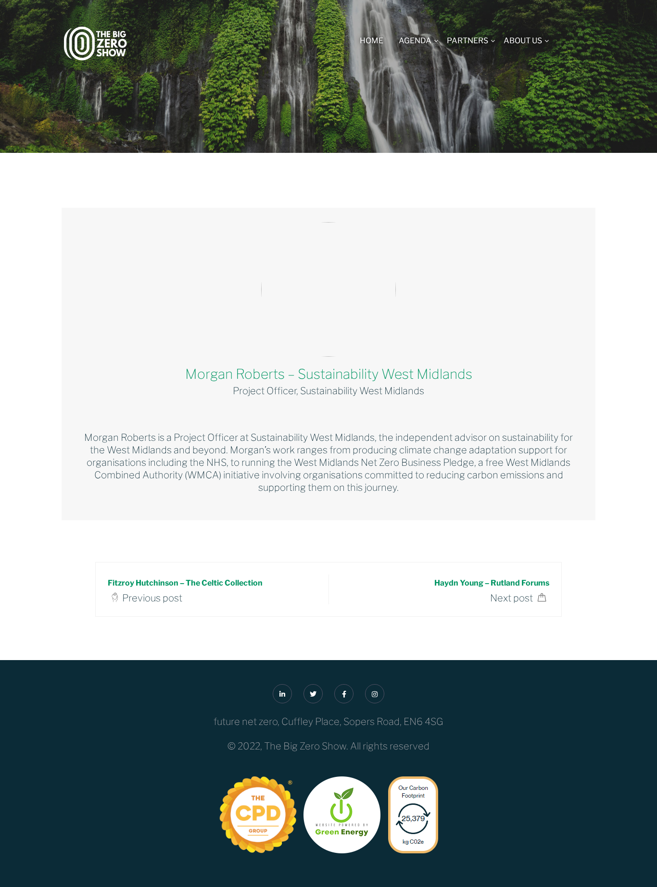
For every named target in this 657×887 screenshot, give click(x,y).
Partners (467, 40)
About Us (523, 40)
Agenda (415, 40)
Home (371, 40)
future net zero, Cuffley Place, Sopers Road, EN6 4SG (328, 721)
